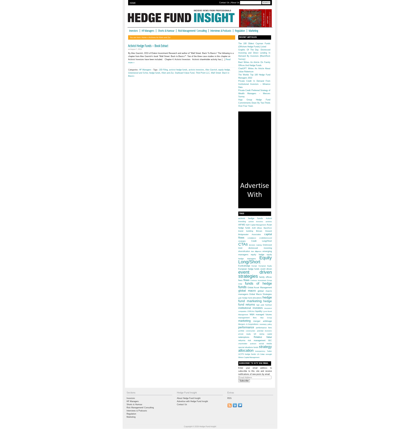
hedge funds (154, 73)
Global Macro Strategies (260, 294)
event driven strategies (255, 274)
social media (265, 344)
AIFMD (241, 224)
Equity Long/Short (255, 259)
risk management (256, 340)
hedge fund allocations (252, 298)
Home (144, 37)
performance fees (264, 328)
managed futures (264, 314)
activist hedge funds (178, 70)
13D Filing (163, 70)
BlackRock (268, 228)
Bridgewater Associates (249, 234)
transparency (260, 351)
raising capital (265, 334)
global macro (247, 290)
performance (246, 327)
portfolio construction (246, 331)
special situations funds (248, 347)
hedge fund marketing (255, 299)
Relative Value (263, 337)
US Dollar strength (264, 354)
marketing (244, 320)
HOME (133, 3)
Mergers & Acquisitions (248, 324)
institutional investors (250, 308)
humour (268, 305)
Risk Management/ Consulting (192, 30)
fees (240, 280)
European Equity (265, 266)
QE (255, 334)
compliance (252, 238)
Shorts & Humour (166, 30)
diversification (244, 251)
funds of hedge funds (255, 285)
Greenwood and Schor (138, 73)
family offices (265, 277)
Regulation (240, 30)
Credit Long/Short (261, 241)
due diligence (256, 251)
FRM (240, 284)
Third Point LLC (203, 73)
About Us (235, 2)
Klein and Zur (167, 73)
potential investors (264, 331)
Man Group (266, 318)
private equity (244, 334)
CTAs (243, 244)
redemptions (243, 337)
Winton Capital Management (248, 357)
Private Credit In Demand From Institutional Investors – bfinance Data (254, 84)
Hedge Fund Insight (182, 17)
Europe (254, 266)
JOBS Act (251, 311)
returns (241, 340)
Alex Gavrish (211, 70)
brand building (245, 231)
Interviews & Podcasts (220, 30)
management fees (247, 318)
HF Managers (148, 30)
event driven (266, 269)
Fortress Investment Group (261, 280)
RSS (229, 398)
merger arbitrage (262, 321)
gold (239, 298)
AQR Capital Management (256, 225)
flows (246, 280)
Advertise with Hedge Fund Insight (192, 401)
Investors (133, 30)
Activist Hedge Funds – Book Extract (148, 45)
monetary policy (266, 324)
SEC (270, 340)
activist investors (196, 70)
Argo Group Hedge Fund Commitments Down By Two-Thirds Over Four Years (254, 103)
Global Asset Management (260, 287)
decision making (255, 245)
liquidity (258, 311)
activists (269, 221)
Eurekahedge (244, 266)
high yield (260, 305)
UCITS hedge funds (247, 354)
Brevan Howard (264, 231)
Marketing (253, 30)
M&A (252, 314)
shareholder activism (247, 344)
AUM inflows (257, 228)
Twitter (269, 351)
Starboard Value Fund (184, 73)
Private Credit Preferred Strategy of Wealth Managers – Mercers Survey (254, 93)
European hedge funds (248, 269)
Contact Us (224, 2)
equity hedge (224, 70)
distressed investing (260, 248)
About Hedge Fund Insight (188, 398)
